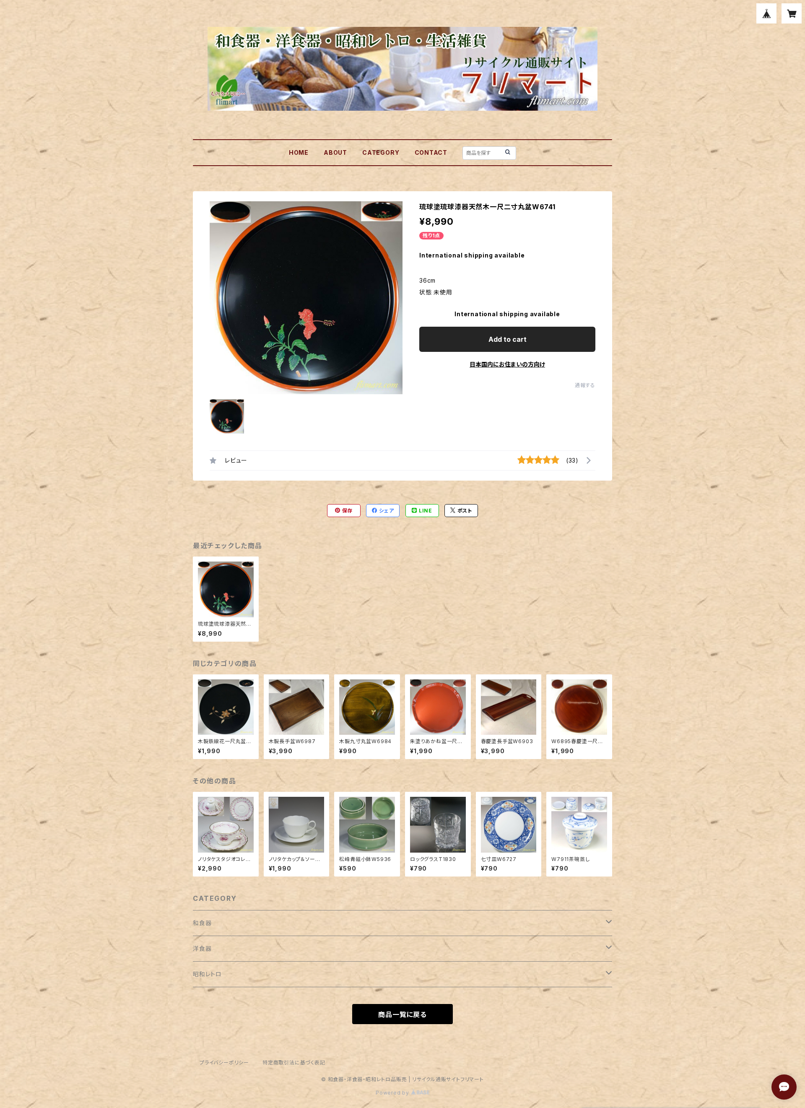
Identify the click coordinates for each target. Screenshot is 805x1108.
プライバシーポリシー (224, 1062)
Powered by (393, 1093)
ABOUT (335, 152)
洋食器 (202, 948)
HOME (299, 152)
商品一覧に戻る (402, 1014)
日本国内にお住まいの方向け (507, 364)
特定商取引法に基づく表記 (293, 1062)
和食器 (202, 922)
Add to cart (507, 339)
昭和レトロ (207, 974)
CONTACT (431, 152)
